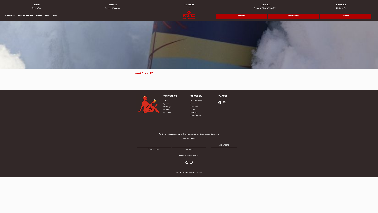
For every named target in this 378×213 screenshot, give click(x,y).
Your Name (189, 149)
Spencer (166, 104)
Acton (165, 100)
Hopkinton (167, 112)
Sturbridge (167, 107)
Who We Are (10, 16)
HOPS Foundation (25, 16)
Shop (54, 16)
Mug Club (241, 16)
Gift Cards (194, 107)
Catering (346, 16)
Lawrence (166, 109)
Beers (47, 16)
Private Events (293, 16)
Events (39, 16)
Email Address (154, 149)
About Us (182, 155)
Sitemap (196, 155)
